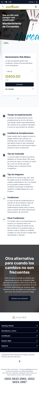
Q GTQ (31, 2)
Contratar (19, 84)
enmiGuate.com (29, 369)
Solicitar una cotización (19, 298)
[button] (2, 7)
